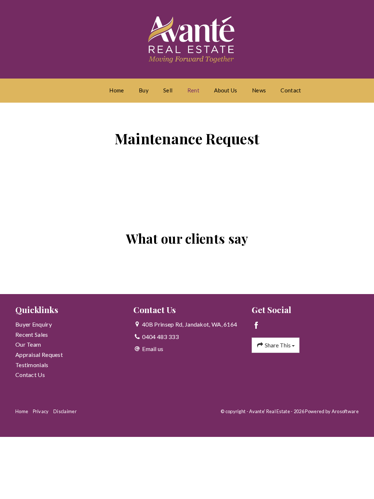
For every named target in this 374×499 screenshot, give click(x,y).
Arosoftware (345, 411)
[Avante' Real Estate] (192, 38)
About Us (225, 90)
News (259, 90)
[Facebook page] (257, 325)
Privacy (41, 411)
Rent (193, 90)
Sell (167, 90)
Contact (290, 90)
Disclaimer (65, 411)
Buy (144, 90)
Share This (278, 345)
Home (116, 90)
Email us (152, 348)
